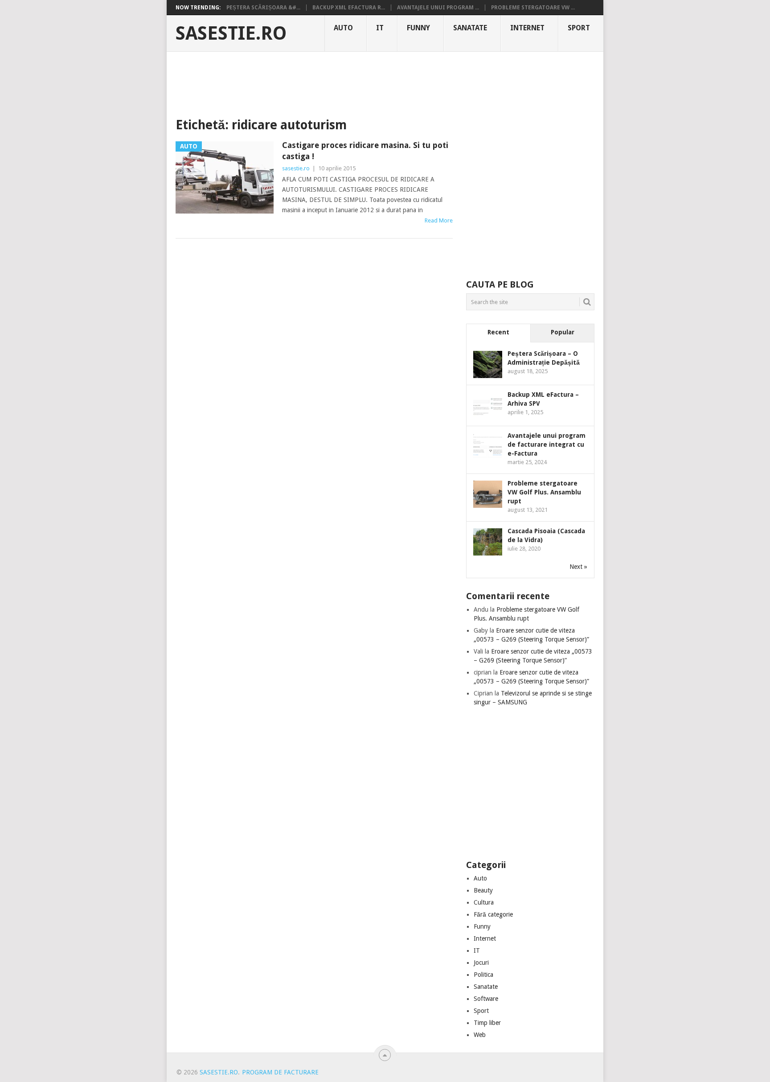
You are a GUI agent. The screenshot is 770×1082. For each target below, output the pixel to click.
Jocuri (481, 962)
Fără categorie (493, 914)
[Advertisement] (385, 82)
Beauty (483, 890)
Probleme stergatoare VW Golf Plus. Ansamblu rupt (544, 492)
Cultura (484, 902)
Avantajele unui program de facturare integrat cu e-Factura (547, 444)
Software (486, 998)
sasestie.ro (231, 33)
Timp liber (487, 1022)
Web (480, 1034)
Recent (498, 332)
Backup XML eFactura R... (348, 7)
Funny (418, 28)
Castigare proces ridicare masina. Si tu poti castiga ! (365, 150)
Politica (483, 974)
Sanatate (470, 28)
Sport (579, 28)
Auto (343, 28)
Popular (562, 332)
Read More (439, 220)
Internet (527, 28)
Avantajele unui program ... (438, 7)
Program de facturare (280, 1072)
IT (380, 28)
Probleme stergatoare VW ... (533, 7)
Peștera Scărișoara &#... (263, 7)
